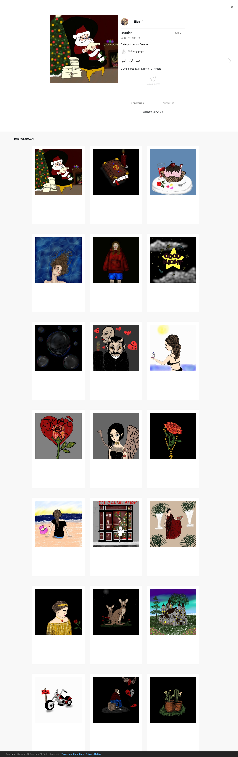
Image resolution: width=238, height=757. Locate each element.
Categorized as (135, 44)
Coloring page (136, 51)
